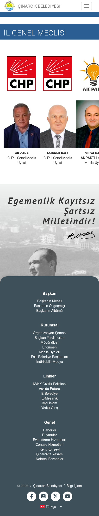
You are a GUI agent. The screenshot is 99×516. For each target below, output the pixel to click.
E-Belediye (49, 393)
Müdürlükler (50, 342)
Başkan (49, 293)
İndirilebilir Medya (49, 361)
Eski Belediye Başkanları (49, 356)
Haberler (49, 430)
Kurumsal (49, 325)
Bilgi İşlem (49, 402)
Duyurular (49, 434)
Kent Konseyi (50, 449)
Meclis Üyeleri (49, 351)
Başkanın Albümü (49, 310)
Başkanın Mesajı (49, 300)
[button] (49, 506)
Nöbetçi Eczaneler (49, 458)
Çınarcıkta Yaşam (49, 454)
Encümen (49, 347)
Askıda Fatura (49, 388)
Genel (49, 422)
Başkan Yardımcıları (49, 337)
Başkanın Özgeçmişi (49, 305)
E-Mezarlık (50, 398)
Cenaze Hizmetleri (49, 444)
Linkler (49, 376)
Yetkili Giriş (49, 407)
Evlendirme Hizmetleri (49, 439)
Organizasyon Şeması (49, 332)
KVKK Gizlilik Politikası (49, 383)
